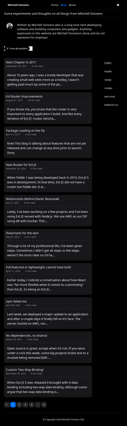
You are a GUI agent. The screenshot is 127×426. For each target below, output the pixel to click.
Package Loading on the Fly (25, 130)
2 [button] (13, 404)
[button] (38, 404)
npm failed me (16, 301)
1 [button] (6, 404)
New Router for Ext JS (21, 165)
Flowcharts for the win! (22, 233)
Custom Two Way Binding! (25, 370)
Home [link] (54, 5)
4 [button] (25, 404)
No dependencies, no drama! (26, 335)
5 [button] (31, 404)
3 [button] (19, 404)
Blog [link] (63, 5)
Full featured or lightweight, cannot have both (38, 267)
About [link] (72, 5)
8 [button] (44, 404)
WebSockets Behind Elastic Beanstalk (32, 199)
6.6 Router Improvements (24, 96)
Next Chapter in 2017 (21, 62)
